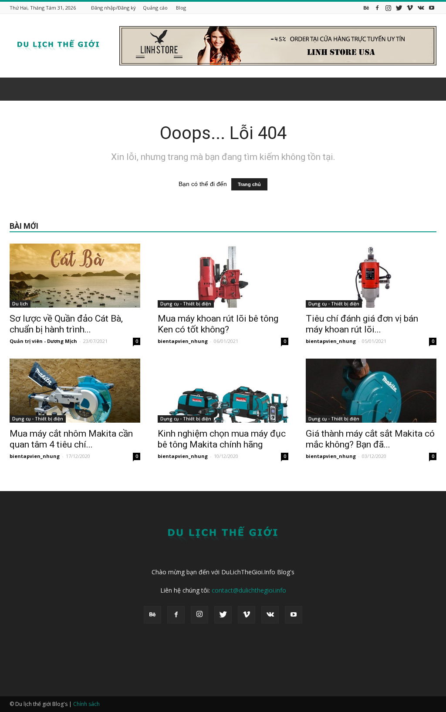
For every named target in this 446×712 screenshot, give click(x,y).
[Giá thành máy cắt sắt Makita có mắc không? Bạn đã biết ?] (371, 391)
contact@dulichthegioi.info (249, 590)
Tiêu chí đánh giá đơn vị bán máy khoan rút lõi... (362, 324)
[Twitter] (399, 8)
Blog (181, 7)
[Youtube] (431, 8)
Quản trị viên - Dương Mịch (43, 341)
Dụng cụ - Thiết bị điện (185, 304)
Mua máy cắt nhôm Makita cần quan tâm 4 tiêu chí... (71, 439)
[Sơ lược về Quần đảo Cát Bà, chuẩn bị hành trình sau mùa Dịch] (75, 276)
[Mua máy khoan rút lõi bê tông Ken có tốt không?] (223, 276)
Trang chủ (249, 184)
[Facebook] (377, 8)
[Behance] (366, 8)
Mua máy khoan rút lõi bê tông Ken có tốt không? (218, 324)
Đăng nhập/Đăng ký (113, 7)
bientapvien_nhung (183, 341)
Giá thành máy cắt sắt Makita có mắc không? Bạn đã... (370, 439)
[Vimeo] (410, 8)
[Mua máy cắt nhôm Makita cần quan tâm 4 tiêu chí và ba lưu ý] (75, 391)
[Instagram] (388, 8)
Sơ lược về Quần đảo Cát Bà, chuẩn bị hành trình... (66, 324)
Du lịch (20, 304)
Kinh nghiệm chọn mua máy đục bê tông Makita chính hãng (222, 439)
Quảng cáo (155, 7)
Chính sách (86, 704)
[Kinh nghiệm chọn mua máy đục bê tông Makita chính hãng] (223, 391)
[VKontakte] (421, 8)
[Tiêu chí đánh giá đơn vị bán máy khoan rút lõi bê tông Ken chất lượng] (371, 276)
